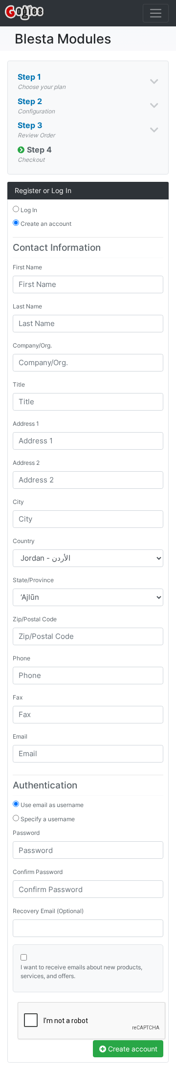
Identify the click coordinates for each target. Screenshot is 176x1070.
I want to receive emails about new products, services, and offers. (81, 971)
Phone (21, 658)
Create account (131, 1049)
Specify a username (47, 819)
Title (19, 384)
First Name (27, 267)
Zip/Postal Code (35, 619)
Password (26, 832)
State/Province (33, 580)
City (18, 501)
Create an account (45, 223)
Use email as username (51, 804)
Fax (17, 697)
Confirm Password (38, 871)
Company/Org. (32, 345)
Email (20, 736)
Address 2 (26, 462)
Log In (28, 210)
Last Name (27, 306)
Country (24, 541)
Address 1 (26, 423)
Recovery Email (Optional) (48, 911)
